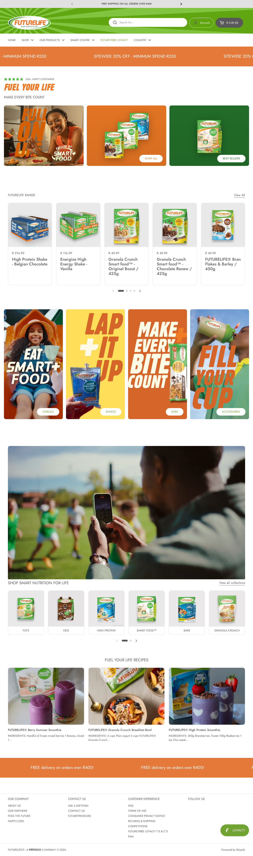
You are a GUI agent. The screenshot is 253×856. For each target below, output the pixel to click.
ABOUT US (14, 806)
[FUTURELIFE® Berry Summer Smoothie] (46, 696)
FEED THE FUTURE (19, 816)
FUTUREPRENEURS (79, 816)
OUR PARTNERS (17, 811)
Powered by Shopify (233, 850)
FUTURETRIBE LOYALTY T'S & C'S (148, 831)
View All (239, 195)
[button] (229, 23)
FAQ (130, 806)
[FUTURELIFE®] (29, 23)
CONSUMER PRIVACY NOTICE (146, 816)
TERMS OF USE (137, 811)
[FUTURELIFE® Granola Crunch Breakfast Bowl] (126, 696)
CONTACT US (76, 811)
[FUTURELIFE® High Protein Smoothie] (207, 696)
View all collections (232, 582)
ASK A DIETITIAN (78, 806)
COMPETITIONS (137, 826)
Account (205, 23)
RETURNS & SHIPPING (141, 821)
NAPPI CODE (16, 821)
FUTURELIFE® (16, 850)
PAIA (131, 836)
